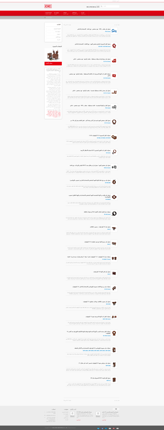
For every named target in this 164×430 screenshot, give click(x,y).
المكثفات (59, 113)
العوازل (50, 115)
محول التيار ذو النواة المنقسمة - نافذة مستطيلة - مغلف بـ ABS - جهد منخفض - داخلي (90, 105)
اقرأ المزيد (78, 420)
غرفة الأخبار (75, 13)
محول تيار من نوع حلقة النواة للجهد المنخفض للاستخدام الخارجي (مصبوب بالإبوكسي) (90, 180)
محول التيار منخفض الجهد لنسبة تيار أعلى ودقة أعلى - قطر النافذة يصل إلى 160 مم (90, 120)
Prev (61, 45)
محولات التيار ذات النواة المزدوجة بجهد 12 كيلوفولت (98, 316)
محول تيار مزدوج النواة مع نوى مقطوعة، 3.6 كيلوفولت (97, 242)
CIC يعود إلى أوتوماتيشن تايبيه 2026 (84, 412)
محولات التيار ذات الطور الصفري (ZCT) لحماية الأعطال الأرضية (95, 150)
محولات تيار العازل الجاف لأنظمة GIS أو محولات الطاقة (97, 212)
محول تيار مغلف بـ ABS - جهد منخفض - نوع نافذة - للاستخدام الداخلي (93, 29)
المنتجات (65, 13)
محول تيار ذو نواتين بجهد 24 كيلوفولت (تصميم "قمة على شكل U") (94, 363)
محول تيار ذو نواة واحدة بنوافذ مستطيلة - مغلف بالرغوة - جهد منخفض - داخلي (91, 59)
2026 (73, 416)
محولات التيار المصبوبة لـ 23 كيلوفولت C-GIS (99, 135)
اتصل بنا (83, 13)
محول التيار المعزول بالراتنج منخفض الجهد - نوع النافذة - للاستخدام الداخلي (92, 44)
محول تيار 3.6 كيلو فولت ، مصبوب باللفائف (100, 227)
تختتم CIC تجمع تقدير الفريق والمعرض (110, 412)
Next (59, 45)
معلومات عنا (56, 13)
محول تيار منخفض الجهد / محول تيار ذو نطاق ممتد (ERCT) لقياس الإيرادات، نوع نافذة (90, 165)
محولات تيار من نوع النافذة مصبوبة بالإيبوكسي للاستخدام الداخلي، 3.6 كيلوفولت (91, 286)
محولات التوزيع (58, 112)
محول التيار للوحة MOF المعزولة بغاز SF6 (100, 378)
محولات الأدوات (49, 63)
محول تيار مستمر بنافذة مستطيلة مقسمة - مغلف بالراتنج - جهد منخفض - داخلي (91, 90)
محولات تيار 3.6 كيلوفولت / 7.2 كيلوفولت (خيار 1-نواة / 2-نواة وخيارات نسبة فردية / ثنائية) (88, 257)
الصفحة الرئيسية (48, 13)
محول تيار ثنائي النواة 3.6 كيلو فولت (101, 271)
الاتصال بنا (55, 116)
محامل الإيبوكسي (55, 115)
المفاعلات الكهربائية (51, 112)
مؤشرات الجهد (55, 114)
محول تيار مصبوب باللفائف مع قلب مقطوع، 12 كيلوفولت (96, 301)
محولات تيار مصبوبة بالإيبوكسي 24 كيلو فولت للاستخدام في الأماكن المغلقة (92, 348)
